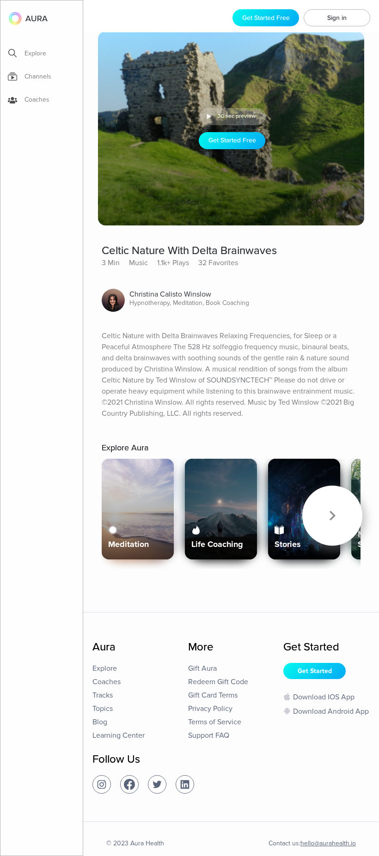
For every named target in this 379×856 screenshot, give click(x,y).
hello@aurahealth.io (328, 843)
